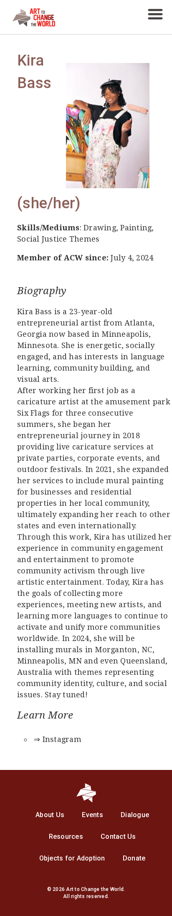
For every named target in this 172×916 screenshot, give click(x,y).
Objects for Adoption (72, 858)
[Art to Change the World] (27, 24)
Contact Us (118, 836)
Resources (66, 836)
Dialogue (135, 815)
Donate (134, 858)
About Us (49, 815)
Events (92, 815)
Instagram (62, 739)
